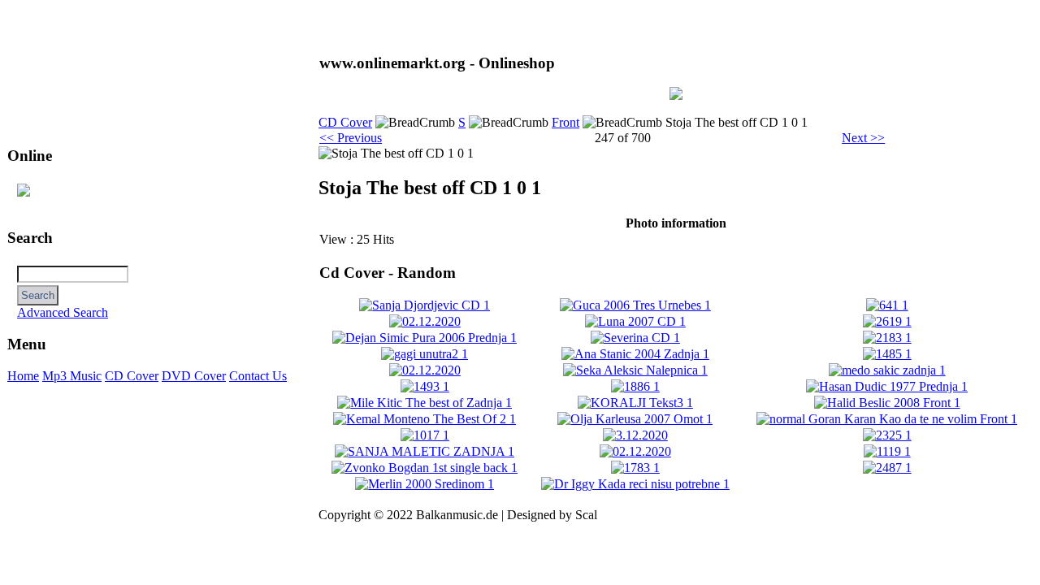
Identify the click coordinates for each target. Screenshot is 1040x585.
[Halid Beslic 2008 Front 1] (887, 403)
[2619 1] (887, 321)
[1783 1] (635, 467)
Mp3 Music (72, 376)
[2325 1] (887, 435)
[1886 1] (635, 386)
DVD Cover (194, 376)
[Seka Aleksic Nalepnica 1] (635, 370)
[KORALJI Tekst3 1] (635, 403)
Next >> (863, 138)
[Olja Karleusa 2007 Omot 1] (635, 419)
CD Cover (131, 376)
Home (23, 376)
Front (565, 122)
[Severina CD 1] (635, 337)
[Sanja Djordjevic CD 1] (424, 305)
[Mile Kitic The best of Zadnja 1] (424, 403)
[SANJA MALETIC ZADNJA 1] (424, 451)
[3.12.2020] (635, 435)
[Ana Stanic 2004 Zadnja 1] (635, 354)
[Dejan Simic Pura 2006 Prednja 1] (424, 337)
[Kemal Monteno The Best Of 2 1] (424, 419)
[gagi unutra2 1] (424, 354)
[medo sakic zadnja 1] (887, 370)
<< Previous (350, 138)
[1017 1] (425, 435)
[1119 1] (887, 451)
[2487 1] (887, 467)
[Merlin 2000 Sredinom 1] (424, 484)
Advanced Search (62, 312)
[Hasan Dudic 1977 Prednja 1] (887, 386)
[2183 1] (887, 337)
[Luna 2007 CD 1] (635, 321)
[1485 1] (887, 354)
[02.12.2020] (425, 321)
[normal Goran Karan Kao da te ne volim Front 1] (886, 419)
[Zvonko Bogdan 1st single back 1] (425, 467)
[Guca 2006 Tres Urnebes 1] (635, 305)
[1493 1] (425, 386)
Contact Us (258, 376)
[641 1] (887, 305)
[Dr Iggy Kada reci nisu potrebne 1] (635, 484)
